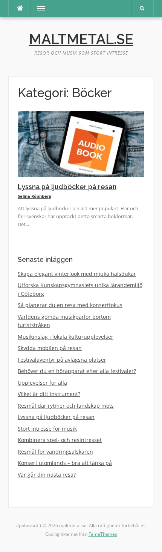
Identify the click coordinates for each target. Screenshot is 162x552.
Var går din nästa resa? (47, 474)
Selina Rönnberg (34, 196)
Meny (37, 8)
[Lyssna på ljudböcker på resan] (81, 143)
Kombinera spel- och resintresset (60, 439)
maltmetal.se (81, 39)
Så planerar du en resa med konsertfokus (70, 305)
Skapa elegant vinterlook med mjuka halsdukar (77, 273)
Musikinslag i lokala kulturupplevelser (65, 336)
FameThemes (103, 534)
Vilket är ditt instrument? (49, 394)
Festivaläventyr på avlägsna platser (62, 359)
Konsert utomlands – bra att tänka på (65, 462)
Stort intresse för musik (47, 428)
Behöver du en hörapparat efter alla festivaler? (77, 371)
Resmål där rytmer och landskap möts (66, 405)
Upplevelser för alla (42, 382)
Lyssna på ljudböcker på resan (67, 187)
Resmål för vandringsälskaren (55, 451)
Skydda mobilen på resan (50, 348)
